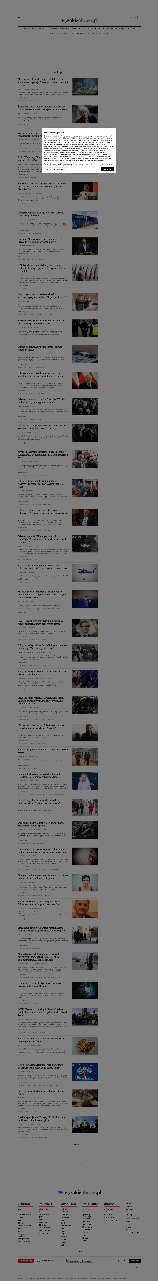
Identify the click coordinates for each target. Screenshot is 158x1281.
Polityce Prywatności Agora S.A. (94, 160)
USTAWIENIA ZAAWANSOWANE (56, 169)
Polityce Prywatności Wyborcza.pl (73, 160)
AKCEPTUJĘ (107, 169)
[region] (79, 150)
